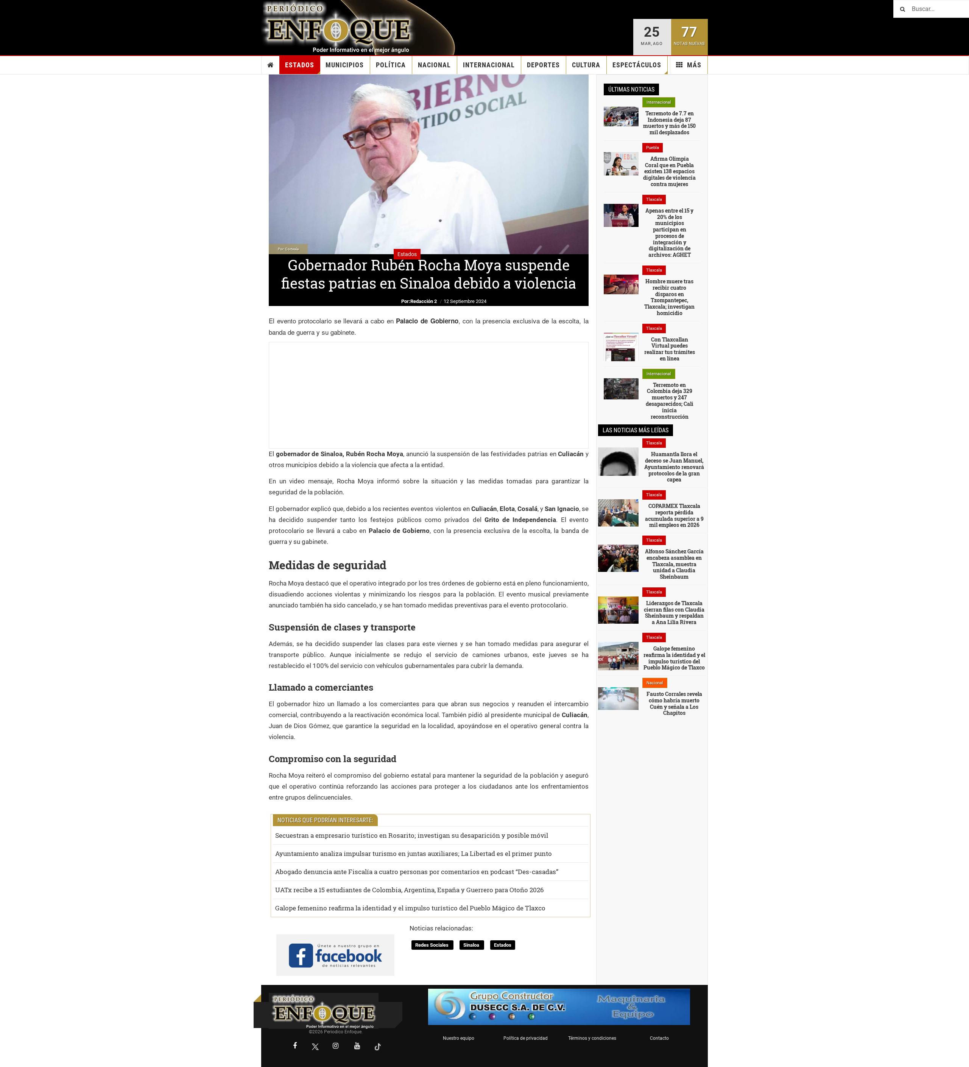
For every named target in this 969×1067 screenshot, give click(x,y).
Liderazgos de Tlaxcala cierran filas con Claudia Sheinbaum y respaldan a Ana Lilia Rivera (674, 613)
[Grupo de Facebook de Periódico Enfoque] (335, 948)
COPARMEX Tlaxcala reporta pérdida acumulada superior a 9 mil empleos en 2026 (674, 515)
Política (391, 65)
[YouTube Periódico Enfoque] (357, 1046)
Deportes (543, 65)
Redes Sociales (432, 945)
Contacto (659, 1038)
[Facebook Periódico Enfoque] (295, 1046)
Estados (299, 65)
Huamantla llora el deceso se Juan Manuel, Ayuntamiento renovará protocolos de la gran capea (674, 466)
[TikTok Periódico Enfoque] (378, 1047)
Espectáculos (636, 65)
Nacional (434, 65)
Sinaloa (471, 945)
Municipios (345, 65)
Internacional (489, 65)
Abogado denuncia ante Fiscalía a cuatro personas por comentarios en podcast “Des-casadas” (416, 871)
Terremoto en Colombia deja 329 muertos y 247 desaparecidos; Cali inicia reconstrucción (669, 400)
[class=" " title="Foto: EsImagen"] (621, 215)
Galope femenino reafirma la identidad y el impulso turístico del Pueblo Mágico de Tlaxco (410, 908)
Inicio (271, 65)
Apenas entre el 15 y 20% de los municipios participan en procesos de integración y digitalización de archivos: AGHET (669, 233)
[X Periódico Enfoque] (315, 1047)
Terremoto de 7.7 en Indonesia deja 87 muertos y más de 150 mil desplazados (669, 123)
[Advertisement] (428, 395)
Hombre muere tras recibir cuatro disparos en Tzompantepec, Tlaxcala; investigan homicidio (669, 297)
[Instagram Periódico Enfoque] (336, 1046)
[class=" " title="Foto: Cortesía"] (621, 116)
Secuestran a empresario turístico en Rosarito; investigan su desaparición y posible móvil (411, 835)
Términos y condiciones (592, 1038)
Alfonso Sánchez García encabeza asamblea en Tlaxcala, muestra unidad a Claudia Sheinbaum (674, 564)
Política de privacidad (525, 1038)
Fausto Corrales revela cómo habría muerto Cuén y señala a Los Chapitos (674, 703)
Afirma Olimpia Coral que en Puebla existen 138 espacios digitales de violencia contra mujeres (669, 171)
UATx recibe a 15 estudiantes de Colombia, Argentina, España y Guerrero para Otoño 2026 (409, 889)
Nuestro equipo (458, 1038)
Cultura (586, 65)
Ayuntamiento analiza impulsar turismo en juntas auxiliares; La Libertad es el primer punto (413, 853)
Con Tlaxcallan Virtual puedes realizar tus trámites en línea (669, 349)
